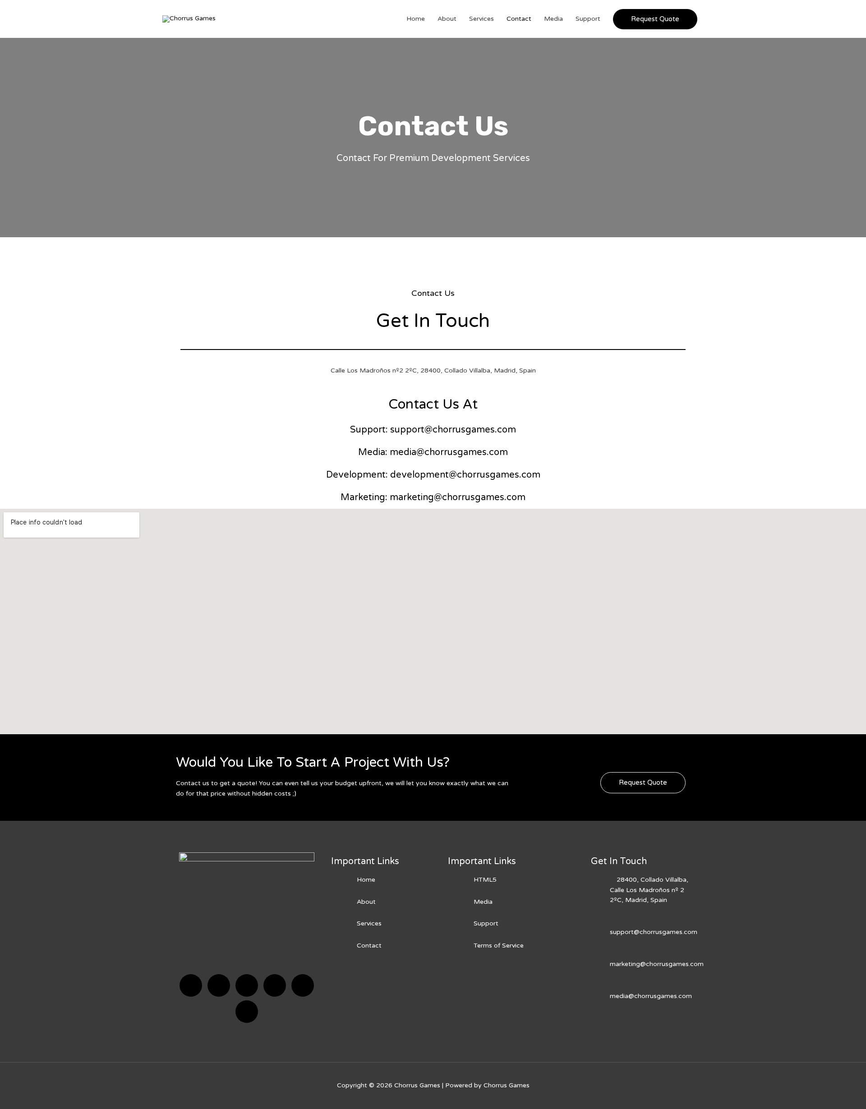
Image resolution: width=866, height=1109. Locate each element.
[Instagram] (274, 985)
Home (415, 19)
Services (481, 19)
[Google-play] (246, 1011)
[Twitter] (218, 985)
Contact (519, 19)
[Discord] (246, 985)
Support (588, 19)
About (447, 19)
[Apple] (302, 985)
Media (553, 19)
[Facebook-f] (191, 985)
